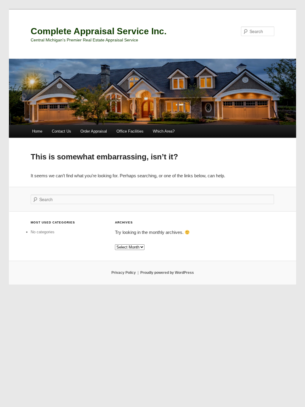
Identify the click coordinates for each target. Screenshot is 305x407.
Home (37, 131)
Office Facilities (130, 131)
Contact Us (61, 131)
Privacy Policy (123, 273)
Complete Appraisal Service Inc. (98, 31)
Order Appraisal (93, 131)
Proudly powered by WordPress (167, 273)
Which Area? (164, 131)
